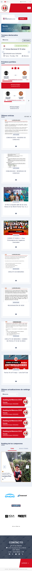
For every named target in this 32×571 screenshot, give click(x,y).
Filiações (25, 28)
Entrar (24, 1)
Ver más (27, 116)
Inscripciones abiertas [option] (21, 45)
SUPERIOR (24, 543)
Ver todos (26, 40)
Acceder (22, 18)
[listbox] (21, 46)
